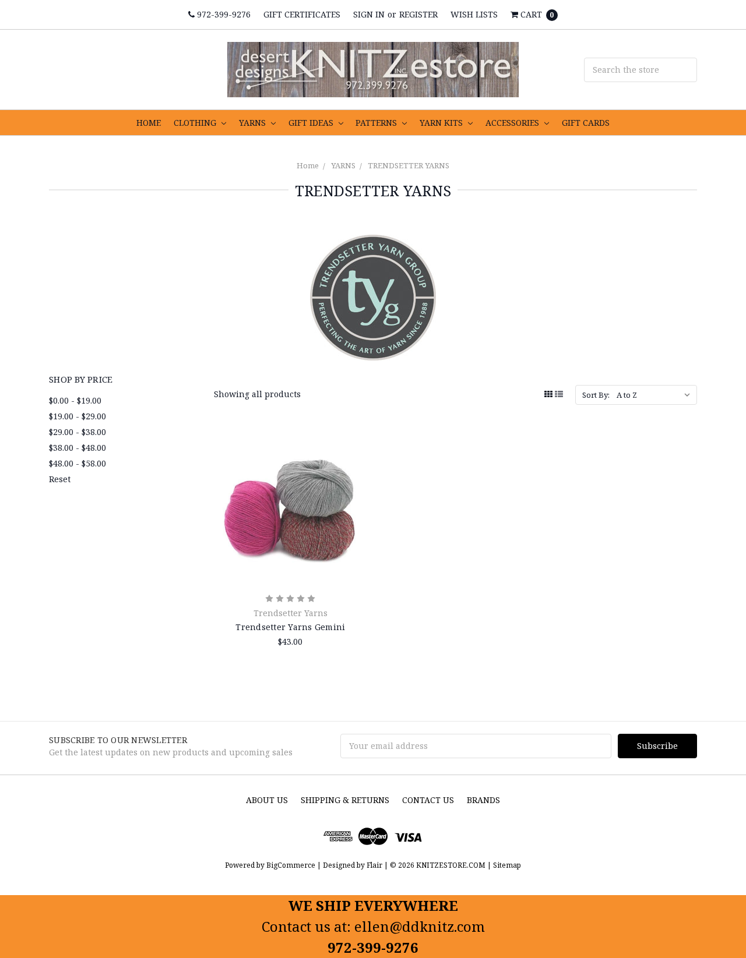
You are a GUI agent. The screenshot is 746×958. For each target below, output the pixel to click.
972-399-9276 (223, 14)
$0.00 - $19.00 (75, 400)
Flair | (377, 865)
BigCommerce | (293, 865)
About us (267, 799)
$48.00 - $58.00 (77, 463)
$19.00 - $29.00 (77, 416)
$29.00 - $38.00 (77, 431)
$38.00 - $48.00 (77, 447)
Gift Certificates (301, 14)
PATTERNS (377, 122)
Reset (60, 479)
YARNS (253, 122)
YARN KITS (442, 122)
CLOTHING (196, 122)
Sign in (369, 14)
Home (308, 165)
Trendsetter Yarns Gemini (290, 626)
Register (418, 14)
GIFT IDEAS (312, 122)
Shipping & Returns (345, 799)
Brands (483, 799)
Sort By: (596, 395)
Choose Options (290, 563)
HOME (148, 122)
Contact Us (428, 799)
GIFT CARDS (586, 122)
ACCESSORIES (513, 122)
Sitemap (506, 865)
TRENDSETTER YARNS (408, 165)
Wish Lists (474, 14)
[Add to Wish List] (354, 481)
